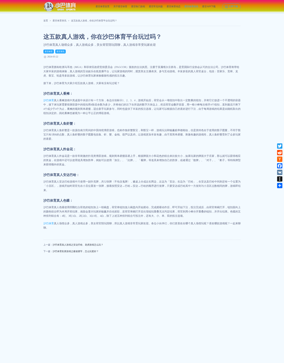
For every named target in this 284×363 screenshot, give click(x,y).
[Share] (279, 185)
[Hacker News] (279, 159)
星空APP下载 (209, 6)
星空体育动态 (173, 6)
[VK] (279, 172)
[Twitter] (279, 146)
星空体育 (49, 51)
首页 (45, 20)
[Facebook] (279, 165)
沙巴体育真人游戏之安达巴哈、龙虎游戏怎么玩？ (78, 245)
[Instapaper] (279, 179)
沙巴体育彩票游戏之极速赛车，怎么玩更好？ (76, 251)
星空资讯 (60, 51)
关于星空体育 (120, 6)
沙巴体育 (48, 100)
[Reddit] (279, 152)
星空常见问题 (156, 6)
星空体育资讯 (191, 6)
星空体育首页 (102, 6)
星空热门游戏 (138, 6)
